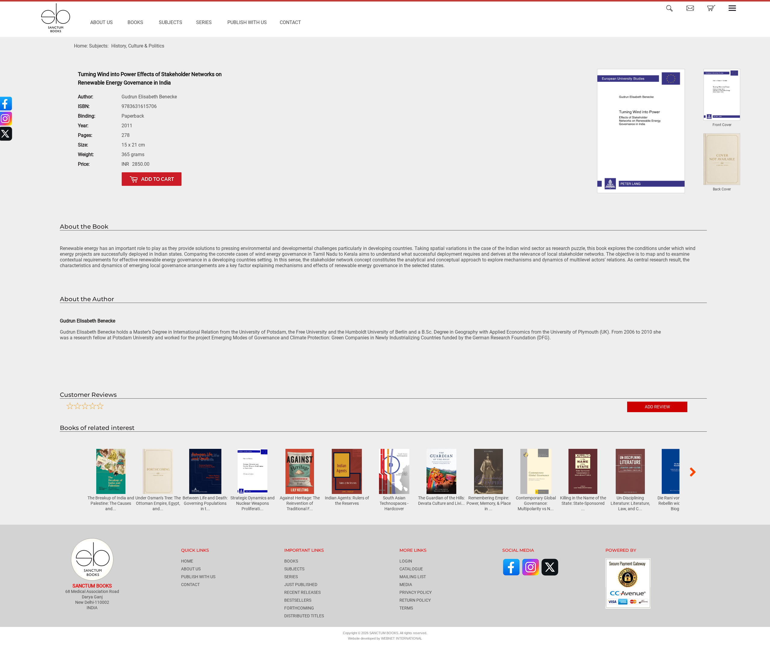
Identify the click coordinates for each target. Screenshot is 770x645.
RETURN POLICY (415, 600)
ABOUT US (101, 22)
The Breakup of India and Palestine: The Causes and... (111, 503)
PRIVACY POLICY (415, 592)
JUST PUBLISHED (300, 584)
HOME (187, 561)
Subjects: (99, 46)
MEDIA (405, 584)
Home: (81, 46)
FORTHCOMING (299, 608)
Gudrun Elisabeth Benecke (149, 97)
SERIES (204, 22)
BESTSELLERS (297, 600)
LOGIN (405, 561)
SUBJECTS (170, 22)
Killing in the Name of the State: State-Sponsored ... (583, 503)
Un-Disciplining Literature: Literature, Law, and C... (630, 503)
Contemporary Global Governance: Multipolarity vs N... (536, 503)
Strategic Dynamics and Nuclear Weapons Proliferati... (252, 503)
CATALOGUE (411, 568)
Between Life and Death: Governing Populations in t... (205, 503)
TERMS (406, 608)
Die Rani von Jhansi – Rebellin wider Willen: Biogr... (678, 503)
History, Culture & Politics (137, 46)
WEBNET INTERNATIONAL (401, 638)
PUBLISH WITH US (247, 22)
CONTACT (290, 22)
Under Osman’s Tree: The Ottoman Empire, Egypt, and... (158, 503)
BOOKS (135, 22)
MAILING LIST (412, 576)
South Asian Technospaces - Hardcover (394, 503)
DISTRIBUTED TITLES (304, 615)
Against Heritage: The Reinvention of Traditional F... (300, 503)
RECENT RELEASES (302, 592)
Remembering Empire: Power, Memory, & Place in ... (489, 503)
